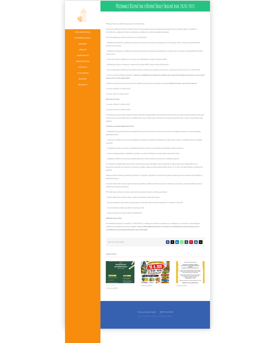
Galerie (120, 272)
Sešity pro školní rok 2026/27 (184, 285)
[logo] (82, 8)
